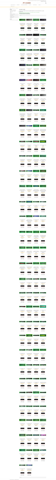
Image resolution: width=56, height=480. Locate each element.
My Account (29, 0)
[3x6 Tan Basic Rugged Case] (43, 306)
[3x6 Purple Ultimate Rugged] (22, 80)
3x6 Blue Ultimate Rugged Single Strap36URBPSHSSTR (22, 69)
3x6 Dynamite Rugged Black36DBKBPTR (43, 84)
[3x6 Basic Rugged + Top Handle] (36, 202)
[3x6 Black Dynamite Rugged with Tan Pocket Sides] (36, 247)
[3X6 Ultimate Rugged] (22, 420)
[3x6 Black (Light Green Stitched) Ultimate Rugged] (43, 247)
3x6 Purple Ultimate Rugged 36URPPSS (22, 84)
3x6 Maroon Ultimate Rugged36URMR (36, 146)
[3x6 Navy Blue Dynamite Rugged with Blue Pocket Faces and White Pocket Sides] (22, 110)
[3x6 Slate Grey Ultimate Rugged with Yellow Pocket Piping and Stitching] (36, 126)
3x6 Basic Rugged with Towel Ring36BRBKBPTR (43, 54)
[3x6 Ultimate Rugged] (43, 35)
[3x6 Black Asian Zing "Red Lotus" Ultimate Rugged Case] (43, 110)
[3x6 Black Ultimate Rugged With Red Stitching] (22, 35)
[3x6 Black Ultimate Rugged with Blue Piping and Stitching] (43, 420)
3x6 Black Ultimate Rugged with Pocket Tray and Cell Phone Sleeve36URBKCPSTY (36, 268)
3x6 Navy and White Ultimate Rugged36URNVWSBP (29, 340)
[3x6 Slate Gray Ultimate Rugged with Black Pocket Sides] (36, 450)
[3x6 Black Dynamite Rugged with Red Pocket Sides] (43, 156)
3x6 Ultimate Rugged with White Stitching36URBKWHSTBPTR (22, 24)
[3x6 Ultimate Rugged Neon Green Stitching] (29, 50)
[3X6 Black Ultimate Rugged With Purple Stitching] (43, 65)
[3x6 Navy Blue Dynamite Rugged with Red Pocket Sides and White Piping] (43, 126)
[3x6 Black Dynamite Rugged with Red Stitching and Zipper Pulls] (36, 232)
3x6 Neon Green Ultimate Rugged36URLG (43, 146)
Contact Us (12, 6)
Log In (45, 0)
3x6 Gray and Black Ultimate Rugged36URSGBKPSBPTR (22, 130)
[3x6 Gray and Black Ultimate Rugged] (22, 126)
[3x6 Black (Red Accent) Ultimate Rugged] (36, 350)
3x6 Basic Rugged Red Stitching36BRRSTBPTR (43, 24)
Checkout (41, 0)
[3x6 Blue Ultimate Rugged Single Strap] (22, 65)
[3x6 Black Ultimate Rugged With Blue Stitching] (36, 20)
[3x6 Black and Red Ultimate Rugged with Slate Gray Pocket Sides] (22, 263)
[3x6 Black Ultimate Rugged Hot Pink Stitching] (29, 110)
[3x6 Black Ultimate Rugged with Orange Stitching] (22, 50)
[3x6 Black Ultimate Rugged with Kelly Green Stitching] (43, 95)
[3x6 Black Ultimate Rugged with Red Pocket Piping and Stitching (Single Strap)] (29, 216)
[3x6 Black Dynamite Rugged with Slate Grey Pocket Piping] (22, 95)
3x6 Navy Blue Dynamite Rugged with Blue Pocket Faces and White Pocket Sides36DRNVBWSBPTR (22, 115)
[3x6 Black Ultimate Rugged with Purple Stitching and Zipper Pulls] (29, 247)
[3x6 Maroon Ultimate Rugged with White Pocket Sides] (43, 171)
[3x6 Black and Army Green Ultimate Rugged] (36, 171)
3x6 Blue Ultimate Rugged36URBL (29, 206)
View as (20, 15)
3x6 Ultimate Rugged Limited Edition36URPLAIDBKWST (22, 160)
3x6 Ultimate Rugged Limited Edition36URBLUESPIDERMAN (29, 469)
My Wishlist (34, 0)
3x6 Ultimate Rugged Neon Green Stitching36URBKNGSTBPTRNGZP (29, 54)
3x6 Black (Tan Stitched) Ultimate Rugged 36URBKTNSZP (22, 454)
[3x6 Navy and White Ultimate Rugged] (29, 335)
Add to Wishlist (22, 136)
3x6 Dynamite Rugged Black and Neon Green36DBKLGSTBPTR (43, 236)
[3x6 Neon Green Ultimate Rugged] (43, 141)
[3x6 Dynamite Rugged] (22, 247)
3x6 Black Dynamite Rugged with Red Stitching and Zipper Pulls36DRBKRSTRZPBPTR (36, 236)
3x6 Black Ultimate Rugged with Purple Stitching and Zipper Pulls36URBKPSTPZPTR (29, 252)
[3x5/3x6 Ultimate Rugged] (29, 126)
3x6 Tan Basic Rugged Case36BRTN (43, 311)
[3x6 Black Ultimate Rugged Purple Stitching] (29, 95)
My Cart (39, 0)
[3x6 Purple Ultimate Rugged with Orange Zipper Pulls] (22, 435)
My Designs (32, 0)
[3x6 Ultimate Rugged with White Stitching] (22, 20)
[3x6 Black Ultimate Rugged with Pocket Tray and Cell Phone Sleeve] (36, 263)
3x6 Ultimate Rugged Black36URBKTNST (22, 236)
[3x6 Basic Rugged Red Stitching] (43, 20)
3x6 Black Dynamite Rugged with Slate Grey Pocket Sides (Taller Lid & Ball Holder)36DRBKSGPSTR (43, 190)
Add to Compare (22, 30)
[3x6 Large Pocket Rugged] (29, 141)
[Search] (45, 3)
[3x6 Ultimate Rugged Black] (22, 232)
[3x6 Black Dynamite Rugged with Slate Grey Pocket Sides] (36, 156)
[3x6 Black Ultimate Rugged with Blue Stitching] (43, 350)
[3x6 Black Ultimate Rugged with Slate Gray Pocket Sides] (29, 20)
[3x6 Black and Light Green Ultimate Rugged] (29, 306)
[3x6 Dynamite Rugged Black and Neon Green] (43, 232)
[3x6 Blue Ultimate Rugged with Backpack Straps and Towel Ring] (36, 186)
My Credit (37, 0)
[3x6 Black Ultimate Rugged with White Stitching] (36, 306)
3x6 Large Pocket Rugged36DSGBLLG (29, 146)
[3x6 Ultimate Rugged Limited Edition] (22, 156)
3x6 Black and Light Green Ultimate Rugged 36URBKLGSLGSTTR (29, 311)
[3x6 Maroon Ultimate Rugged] (36, 141)
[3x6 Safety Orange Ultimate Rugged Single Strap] (36, 80)
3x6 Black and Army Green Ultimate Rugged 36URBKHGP (36, 175)
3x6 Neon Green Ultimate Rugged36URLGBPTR (43, 340)
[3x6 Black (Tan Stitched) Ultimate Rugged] (22, 450)
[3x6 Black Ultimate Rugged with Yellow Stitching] (36, 35)
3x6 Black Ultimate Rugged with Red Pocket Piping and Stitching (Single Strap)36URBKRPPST (29, 221)
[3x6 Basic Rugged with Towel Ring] (29, 35)
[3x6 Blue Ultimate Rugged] (29, 202)
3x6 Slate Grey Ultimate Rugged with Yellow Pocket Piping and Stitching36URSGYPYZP (36, 130)
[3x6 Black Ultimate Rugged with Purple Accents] (43, 263)
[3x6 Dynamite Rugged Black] (43, 80)
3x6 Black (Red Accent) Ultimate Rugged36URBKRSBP (36, 354)
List (23, 15)
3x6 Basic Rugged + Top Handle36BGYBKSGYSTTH (36, 206)
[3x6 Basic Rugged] (29, 80)
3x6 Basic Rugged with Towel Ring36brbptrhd (29, 39)
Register (43, 0)
